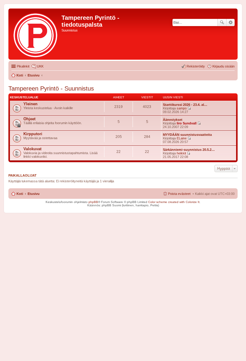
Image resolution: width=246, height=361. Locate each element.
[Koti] (36, 34)
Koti (19, 193)
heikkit (181, 153)
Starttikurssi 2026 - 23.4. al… (185, 104)
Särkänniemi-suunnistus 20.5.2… (189, 149)
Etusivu (34, 193)
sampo (182, 108)
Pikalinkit (23, 66)
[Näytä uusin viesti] (189, 108)
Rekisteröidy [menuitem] (196, 66)
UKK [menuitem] (40, 66)
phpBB (93, 202)
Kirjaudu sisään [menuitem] (223, 66)
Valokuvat (32, 149)
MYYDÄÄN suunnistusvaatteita (187, 134)
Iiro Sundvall (186, 123)
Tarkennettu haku (230, 22)
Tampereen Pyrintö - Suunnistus (51, 88)
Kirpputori (32, 134)
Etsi (222, 22)
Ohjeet (29, 119)
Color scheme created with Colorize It (174, 202)
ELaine (182, 138)
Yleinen (30, 104)
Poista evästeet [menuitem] (179, 193)
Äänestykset (172, 119)
